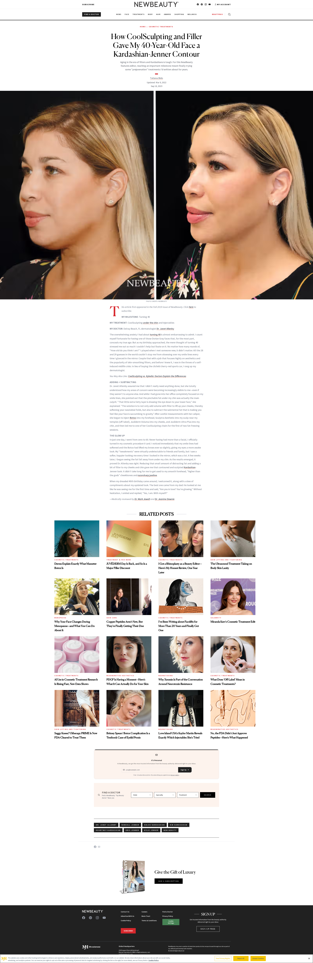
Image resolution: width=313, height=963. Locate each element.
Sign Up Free (208, 929)
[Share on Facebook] (95, 847)
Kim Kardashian (178, 825)
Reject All (240, 958)
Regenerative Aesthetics (120, 675)
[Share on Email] (99, 847)
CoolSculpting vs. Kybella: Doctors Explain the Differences (157, 376)
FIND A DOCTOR (91, 14)
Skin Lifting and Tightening (226, 560)
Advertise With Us (127, 916)
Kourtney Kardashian (108, 830)
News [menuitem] (118, 14)
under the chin (150, 322)
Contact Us (125, 912)
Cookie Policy (126, 920)
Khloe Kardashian (154, 825)
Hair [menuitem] (158, 14)
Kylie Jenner (151, 830)
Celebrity (216, 618)
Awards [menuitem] (167, 14)
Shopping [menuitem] (179, 14)
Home (143, 27)
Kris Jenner (132, 830)
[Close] (309, 958)
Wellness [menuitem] (192, 14)
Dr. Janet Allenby (165, 328)
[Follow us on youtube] (210, 4)
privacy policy (175, 775)
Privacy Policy (167, 916)
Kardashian (190, 467)
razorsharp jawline (147, 475)
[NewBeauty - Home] (156, 4)
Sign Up (183, 770)
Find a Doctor (167, 912)
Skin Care (111, 618)
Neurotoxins (165, 675)
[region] (156, 958)
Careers (144, 912)
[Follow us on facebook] (198, 4)
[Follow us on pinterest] (202, 4)
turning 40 (155, 334)
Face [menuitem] (127, 14)
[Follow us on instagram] (206, 4)
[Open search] (229, 14)
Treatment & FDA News (118, 560)
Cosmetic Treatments (161, 27)
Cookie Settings (171, 922)
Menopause (60, 618)
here (191, 306)
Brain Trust (146, 916)
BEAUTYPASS (217, 14)
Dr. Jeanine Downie (164, 499)
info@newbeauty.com (126, 954)
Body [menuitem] (150, 14)
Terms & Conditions (149, 920)
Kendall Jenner (130, 825)
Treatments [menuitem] (139, 14)
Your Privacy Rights (223, 958)
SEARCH (207, 795)
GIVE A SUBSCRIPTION (168, 881)
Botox (133, 417)
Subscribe (88, 4)
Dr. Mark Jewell (142, 499)
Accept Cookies (258, 958)
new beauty (170, 830)
